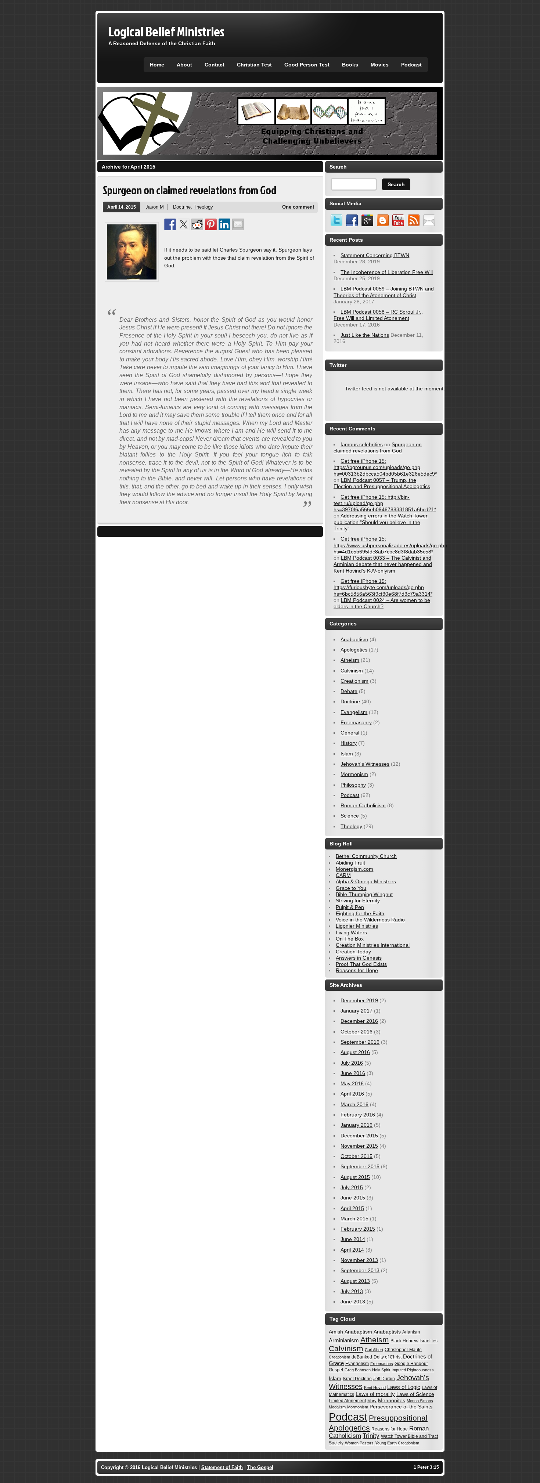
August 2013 (355, 1281)
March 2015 (354, 1219)
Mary (372, 1401)
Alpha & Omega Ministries (366, 881)
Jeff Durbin (384, 1378)
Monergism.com (354, 869)
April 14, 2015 (121, 207)
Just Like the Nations (365, 335)
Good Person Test (307, 65)
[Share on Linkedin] (224, 224)
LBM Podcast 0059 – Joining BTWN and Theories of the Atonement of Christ (384, 292)
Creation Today (353, 952)
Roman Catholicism (363, 805)
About (184, 65)
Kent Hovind (375, 1387)
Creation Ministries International (373, 945)
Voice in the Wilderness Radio (370, 920)
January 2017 (356, 1011)
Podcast (411, 65)
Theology (203, 207)
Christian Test (254, 65)
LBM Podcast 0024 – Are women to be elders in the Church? (382, 603)
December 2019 (359, 1000)
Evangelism (354, 712)
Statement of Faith (222, 1467)
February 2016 (358, 1115)
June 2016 (353, 1073)
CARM (343, 875)
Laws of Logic (403, 1387)
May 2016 (352, 1083)
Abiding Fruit (350, 863)
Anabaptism (354, 639)
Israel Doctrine (357, 1378)
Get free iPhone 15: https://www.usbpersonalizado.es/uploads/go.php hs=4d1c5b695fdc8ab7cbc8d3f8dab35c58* (390, 545)
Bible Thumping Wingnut (364, 894)
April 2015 (352, 1208)
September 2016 (360, 1042)
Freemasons (381, 1363)
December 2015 (359, 1136)
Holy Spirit (381, 1370)
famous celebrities (362, 444)
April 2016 (352, 1094)
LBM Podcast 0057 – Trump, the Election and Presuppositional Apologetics (382, 483)
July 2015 (352, 1187)
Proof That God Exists (361, 964)
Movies (380, 65)
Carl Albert (374, 1349)
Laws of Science (415, 1394)
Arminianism (344, 1340)
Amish (336, 1332)
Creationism (354, 681)
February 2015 (358, 1229)
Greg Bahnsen (358, 1370)
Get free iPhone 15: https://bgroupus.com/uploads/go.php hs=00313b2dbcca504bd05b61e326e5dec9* (385, 467)
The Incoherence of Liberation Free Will (387, 272)
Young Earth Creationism (397, 1443)
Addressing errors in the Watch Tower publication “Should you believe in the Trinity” (381, 522)
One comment (298, 207)
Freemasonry (356, 722)
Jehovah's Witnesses (365, 764)
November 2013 (359, 1260)
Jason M (154, 207)
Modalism (337, 1407)
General (350, 733)
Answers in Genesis (359, 958)
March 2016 (354, 1104)
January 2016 (356, 1125)
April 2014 (352, 1250)
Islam (347, 754)
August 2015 (355, 1177)
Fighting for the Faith (360, 913)
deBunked (362, 1357)
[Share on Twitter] (184, 224)
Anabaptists (387, 1332)
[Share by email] (238, 224)
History (349, 743)
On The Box (350, 939)
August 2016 (355, 1052)
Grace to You (351, 888)
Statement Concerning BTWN (375, 255)
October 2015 (356, 1156)
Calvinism (352, 671)
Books (350, 65)
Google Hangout (411, 1363)
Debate (349, 691)
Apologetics (354, 650)
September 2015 (360, 1166)
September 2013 (360, 1270)
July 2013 (352, 1291)
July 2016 (352, 1063)
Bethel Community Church (366, 856)
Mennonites (391, 1400)
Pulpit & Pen (350, 907)
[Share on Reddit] (197, 224)
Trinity (371, 1435)
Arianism (411, 1332)
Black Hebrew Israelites (414, 1340)
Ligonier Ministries (357, 926)
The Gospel (260, 1467)
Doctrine (182, 207)
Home (157, 65)
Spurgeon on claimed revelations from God (189, 190)
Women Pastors (359, 1443)
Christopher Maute (403, 1349)
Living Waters (351, 932)
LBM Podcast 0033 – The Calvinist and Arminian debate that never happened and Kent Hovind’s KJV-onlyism (383, 564)
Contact (214, 65)
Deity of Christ (388, 1357)
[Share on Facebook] (170, 224)
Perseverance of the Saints (401, 1407)
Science (350, 816)
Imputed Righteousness (413, 1370)
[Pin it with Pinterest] (211, 224)
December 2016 (359, 1021)
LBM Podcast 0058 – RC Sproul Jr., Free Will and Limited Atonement (378, 315)
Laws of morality (375, 1394)
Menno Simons (420, 1401)
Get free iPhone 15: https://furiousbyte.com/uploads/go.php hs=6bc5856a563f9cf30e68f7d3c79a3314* (383, 587)
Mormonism (354, 774)
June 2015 (353, 1198)
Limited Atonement (347, 1400)
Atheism (350, 660)
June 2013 (353, 1302)
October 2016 (356, 1032)
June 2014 (353, 1239)
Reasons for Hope (357, 970)
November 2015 (359, 1146)
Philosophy (353, 785)
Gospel (336, 1369)
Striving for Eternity (358, 900)
